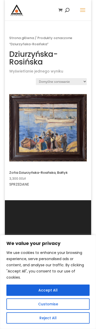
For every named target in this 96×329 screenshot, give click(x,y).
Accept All (48, 290)
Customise (48, 304)
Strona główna (21, 37)
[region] (48, 282)
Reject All (48, 318)
